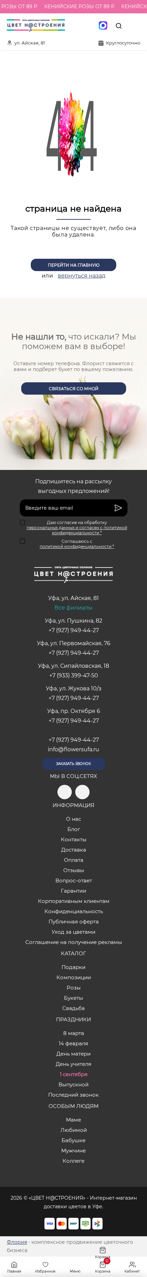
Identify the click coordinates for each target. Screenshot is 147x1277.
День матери (73, 1053)
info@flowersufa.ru (73, 749)
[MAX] (103, 25)
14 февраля (73, 1043)
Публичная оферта (74, 921)
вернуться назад (81, 275)
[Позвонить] (134, 25)
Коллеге (73, 1161)
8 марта (73, 1033)
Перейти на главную (73, 265)
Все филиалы (73, 607)
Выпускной (73, 1084)
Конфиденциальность (73, 911)
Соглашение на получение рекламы (73, 942)
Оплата (73, 860)
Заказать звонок (73, 764)
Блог (73, 829)
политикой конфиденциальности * (77, 546)
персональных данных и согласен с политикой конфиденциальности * (77, 530)
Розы (74, 987)
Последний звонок (73, 1094)
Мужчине (73, 1150)
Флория (17, 1242)
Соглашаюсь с (77, 544)
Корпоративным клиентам (73, 901)
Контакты (73, 839)
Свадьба (73, 1008)
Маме (73, 1119)
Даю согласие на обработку (77, 527)
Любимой (74, 1130)
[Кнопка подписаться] (118, 508)
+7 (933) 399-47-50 (73, 675)
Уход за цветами (73, 932)
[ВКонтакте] (88, 25)
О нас (73, 819)
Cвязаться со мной (73, 388)
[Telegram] (74, 25)
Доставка (73, 849)
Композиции (73, 977)
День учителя (73, 1064)
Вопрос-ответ (73, 880)
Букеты (73, 998)
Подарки (73, 967)
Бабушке (73, 1140)
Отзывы (73, 870)
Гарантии (73, 890)
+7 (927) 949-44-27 (74, 630)
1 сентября (74, 1074)
